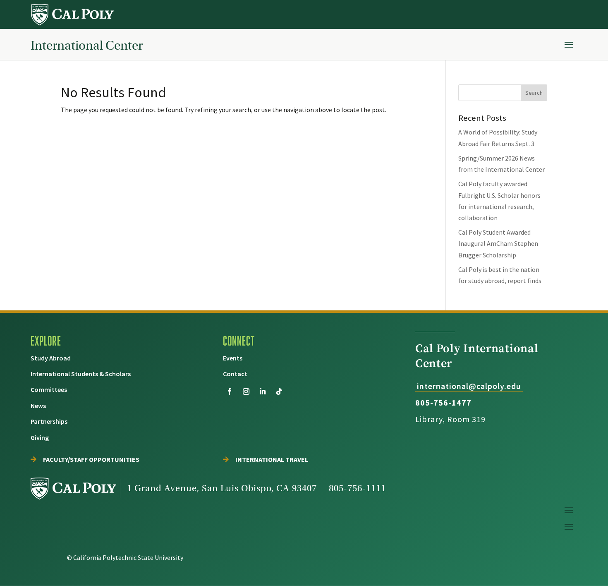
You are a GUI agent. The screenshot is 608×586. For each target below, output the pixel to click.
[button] (568, 44)
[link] (73, 14)
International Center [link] (87, 45)
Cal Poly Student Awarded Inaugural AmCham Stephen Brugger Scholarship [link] (498, 243)
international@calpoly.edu (469, 386)
